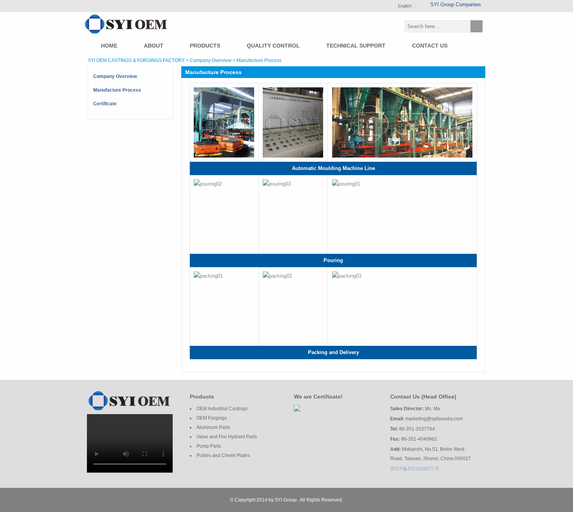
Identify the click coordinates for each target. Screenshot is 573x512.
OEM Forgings (211, 418)
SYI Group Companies (456, 4)
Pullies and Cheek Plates (223, 455)
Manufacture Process (117, 90)
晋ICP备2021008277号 (414, 468)
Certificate (105, 103)
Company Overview (115, 76)
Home (109, 46)
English (405, 6)
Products (205, 46)
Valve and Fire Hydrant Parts (226, 436)
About (153, 46)
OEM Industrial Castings (222, 408)
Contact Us (429, 46)
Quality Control (273, 46)
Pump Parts (208, 446)
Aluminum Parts (213, 427)
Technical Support (356, 46)
